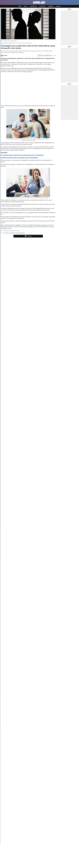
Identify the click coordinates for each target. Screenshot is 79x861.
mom (37, 146)
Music (25, 6)
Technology (33, 6)
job (10, 206)
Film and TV (42, 6)
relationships (29, 71)
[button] (54, 55)
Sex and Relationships (20, 232)
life (43, 105)
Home (2, 40)
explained (7, 142)
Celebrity (50, 6)
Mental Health (12, 232)
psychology (26, 62)
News (19, 6)
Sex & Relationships (12, 40)
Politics (58, 6)
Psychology (6, 232)
